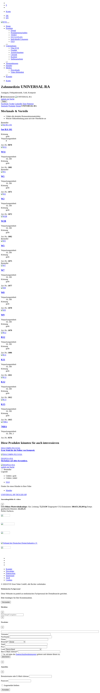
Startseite (4, 106)
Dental (13, 30)
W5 (3, 245)
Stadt (3, 644)
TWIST (14, 35)
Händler (9, 66)
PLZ (3, 647)
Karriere (14, 57)
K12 (3, 382)
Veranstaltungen (12, 63)
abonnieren (6, 657)
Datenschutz (10, 573)
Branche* (4, 642)
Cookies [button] (9, 580)
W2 (3, 198)
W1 (3, 176)
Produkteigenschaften (19, 33)
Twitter (12, 104)
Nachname (5, 637)
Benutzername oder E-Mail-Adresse (15, 676)
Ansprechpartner (17, 52)
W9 (3, 315)
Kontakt (9, 77)
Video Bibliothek (17, 72)
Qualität (14, 50)
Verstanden (6, 602)
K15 (3, 404)
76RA (4, 426)
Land (3, 649)
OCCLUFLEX (17, 37)
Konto (8, 11)
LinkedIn (18, 104)
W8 (3, 292)
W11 (3, 152)
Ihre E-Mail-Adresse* (9, 652)
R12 (3, 337)
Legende (4, 472)
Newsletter (10, 571)
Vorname (4, 634)
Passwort (4, 681)
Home (8, 26)
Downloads (15, 70)
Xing (24, 104)
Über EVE (15, 48)
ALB (8, 578)
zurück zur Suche (7, 99)
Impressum (10, 576)
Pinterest (30, 104)
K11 (3, 359)
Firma (3, 639)
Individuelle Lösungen (19, 39)
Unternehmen (11, 46)
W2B (3, 221)
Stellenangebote (17, 59)
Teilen (4, 101)
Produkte (9, 28)
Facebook (5, 104)
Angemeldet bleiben (11, 685)
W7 (3, 270)
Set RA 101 (6, 129)
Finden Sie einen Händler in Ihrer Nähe (16, 486)
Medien (9, 68)
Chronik (14, 55)
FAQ (13, 41)
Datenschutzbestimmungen (26, 654)
